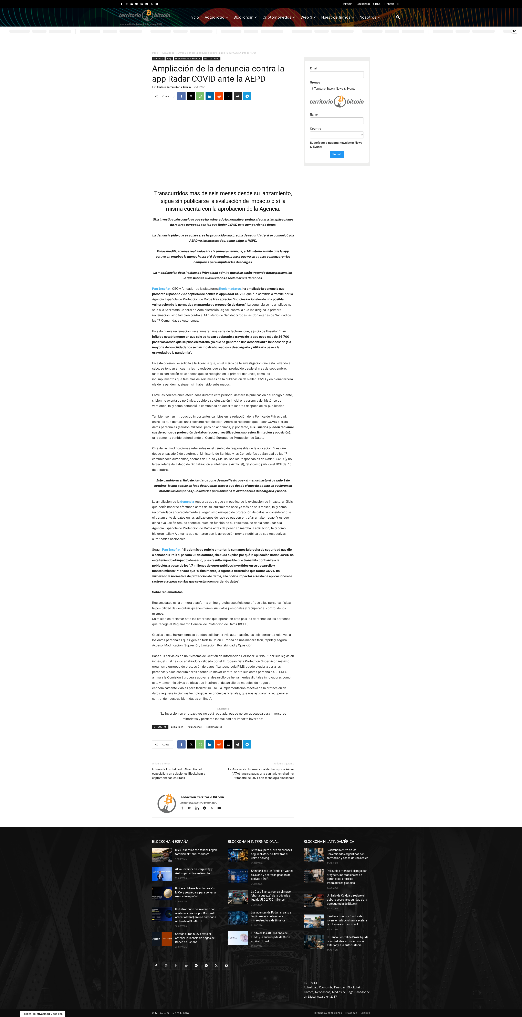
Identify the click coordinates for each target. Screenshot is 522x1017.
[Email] (228, 96)
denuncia (187, 501)
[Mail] (136, 4)
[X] (151, 4)
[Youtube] (156, 4)
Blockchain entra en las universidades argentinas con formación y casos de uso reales (347, 854)
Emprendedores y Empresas (188, 58)
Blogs (169, 58)
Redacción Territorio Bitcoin (174, 86)
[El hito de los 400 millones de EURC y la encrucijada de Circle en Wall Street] (238, 938)
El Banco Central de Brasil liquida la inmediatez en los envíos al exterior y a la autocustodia (347, 941)
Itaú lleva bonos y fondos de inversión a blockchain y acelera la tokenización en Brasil (347, 920)
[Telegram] (146, 4)
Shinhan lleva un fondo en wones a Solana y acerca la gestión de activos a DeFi (272, 874)
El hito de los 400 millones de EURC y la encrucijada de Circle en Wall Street (270, 937)
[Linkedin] (131, 4)
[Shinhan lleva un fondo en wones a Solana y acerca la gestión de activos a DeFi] (238, 876)
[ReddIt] (219, 96)
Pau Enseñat (161, 289)
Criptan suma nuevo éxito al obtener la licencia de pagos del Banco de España (195, 937)
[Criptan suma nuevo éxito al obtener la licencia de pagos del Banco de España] (162, 939)
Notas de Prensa (211, 58)
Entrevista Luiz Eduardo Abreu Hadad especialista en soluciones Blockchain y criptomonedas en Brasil (178, 773)
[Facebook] (121, 4)
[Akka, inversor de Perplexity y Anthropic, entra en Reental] (162, 874)
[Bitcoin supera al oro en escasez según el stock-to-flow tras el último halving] (238, 855)
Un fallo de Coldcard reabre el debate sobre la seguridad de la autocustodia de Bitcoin (347, 899)
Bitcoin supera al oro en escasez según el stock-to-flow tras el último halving (271, 854)
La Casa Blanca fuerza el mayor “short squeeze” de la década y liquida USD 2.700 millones (271, 895)
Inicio (155, 53)
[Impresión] (238, 96)
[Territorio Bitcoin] (144, 17)
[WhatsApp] (200, 96)
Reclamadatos (230, 289)
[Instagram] (126, 4)
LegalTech (177, 726)
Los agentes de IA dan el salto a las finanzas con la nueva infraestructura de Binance (271, 916)
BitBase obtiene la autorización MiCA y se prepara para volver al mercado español (195, 892)
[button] (398, 17)
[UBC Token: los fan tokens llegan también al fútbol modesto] (162, 855)
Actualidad (168, 53)
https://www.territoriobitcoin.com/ (198, 802)
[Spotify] (141, 4)
